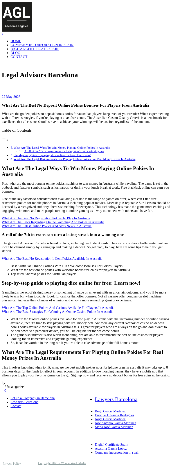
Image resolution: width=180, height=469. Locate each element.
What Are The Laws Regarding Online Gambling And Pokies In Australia (53, 222)
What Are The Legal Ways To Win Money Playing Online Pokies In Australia (62, 147)
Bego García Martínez (110, 411)
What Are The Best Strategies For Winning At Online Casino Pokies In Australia (57, 311)
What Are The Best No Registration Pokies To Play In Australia (46, 218)
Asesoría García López (111, 448)
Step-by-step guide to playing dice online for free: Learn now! (52, 155)
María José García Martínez (114, 427)
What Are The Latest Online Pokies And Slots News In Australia (47, 226)
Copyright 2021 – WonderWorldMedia (62, 463)
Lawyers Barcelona (116, 399)
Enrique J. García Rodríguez (114, 415)
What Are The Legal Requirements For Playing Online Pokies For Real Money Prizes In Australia (74, 159)
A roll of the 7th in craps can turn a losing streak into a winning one (64, 151)
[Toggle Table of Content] (5, 140)
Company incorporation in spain (117, 452)
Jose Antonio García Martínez (115, 423)
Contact (16, 406)
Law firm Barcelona (24, 402)
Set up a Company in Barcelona (33, 398)
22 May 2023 (11, 96)
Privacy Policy (11, 463)
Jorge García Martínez (110, 419)
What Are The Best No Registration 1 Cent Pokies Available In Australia (52, 258)
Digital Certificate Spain (111, 444)
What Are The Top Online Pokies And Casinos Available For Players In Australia (58, 308)
